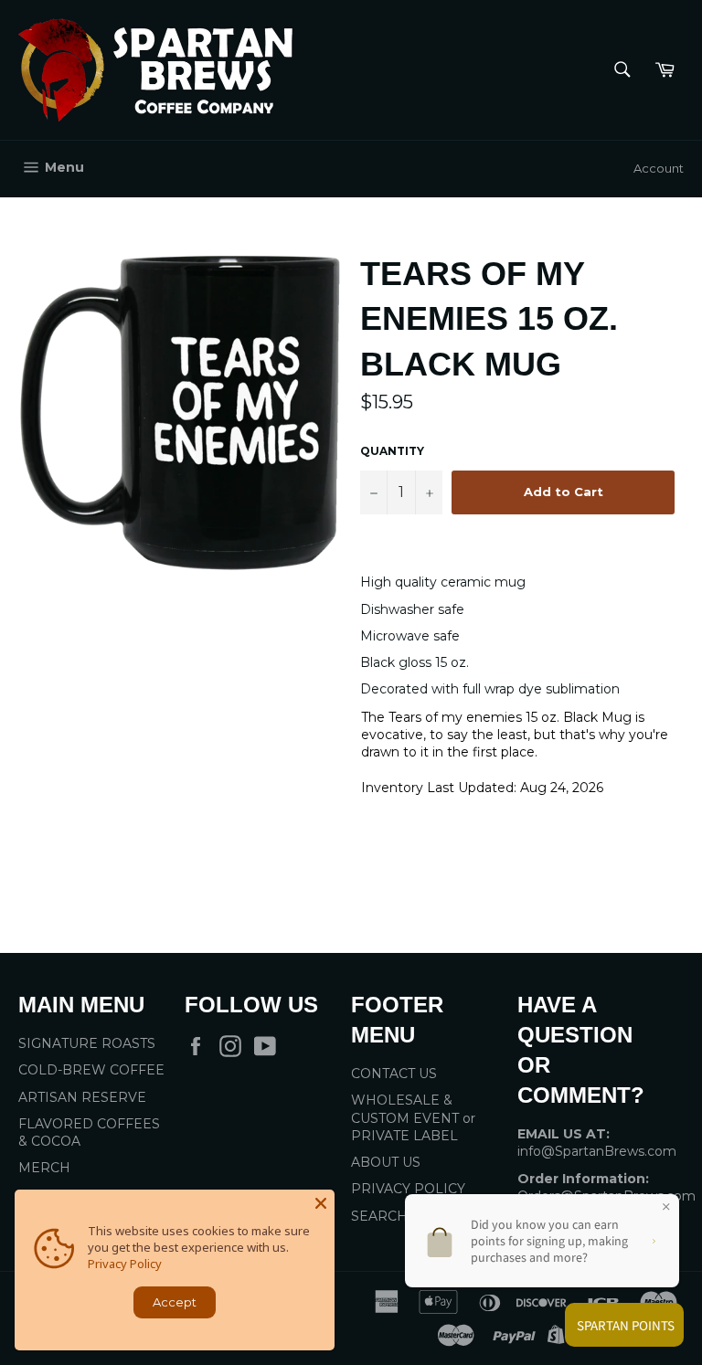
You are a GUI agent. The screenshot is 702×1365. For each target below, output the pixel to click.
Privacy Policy (125, 1263)
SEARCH (379, 1216)
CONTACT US (394, 1073)
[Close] (321, 1203)
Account (658, 168)
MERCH (44, 1167)
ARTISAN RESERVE (82, 1097)
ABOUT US (385, 1162)
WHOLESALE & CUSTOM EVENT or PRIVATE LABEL (413, 1118)
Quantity (392, 451)
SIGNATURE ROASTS (86, 1043)
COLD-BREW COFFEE (91, 1070)
